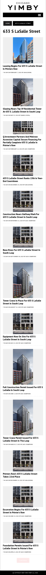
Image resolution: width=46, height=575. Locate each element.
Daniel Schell (25, 115)
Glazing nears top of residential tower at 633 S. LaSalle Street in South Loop (22, 110)
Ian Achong (27, 72)
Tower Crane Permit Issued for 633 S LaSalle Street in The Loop (20, 439)
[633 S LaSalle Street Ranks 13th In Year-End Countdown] (23, 174)
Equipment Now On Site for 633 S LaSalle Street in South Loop (19, 338)
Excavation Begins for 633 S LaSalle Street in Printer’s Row (21, 511)
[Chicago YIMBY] (23, 6)
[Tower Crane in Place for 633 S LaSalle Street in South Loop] (23, 297)
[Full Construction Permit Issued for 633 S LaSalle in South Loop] (23, 383)
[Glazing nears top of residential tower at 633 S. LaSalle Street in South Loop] (23, 105)
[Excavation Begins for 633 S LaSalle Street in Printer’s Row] (23, 505)
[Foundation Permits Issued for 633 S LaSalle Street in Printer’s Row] (23, 541)
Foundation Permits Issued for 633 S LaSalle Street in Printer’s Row (20, 547)
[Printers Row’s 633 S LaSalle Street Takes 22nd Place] (23, 470)
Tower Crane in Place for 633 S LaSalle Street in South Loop (22, 302)
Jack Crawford (30, 149)
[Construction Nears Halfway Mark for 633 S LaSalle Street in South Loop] (23, 210)
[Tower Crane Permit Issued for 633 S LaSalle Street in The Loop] (23, 434)
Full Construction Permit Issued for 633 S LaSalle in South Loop (23, 389)
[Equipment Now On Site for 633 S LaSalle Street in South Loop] (23, 332)
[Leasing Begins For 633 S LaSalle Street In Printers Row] (23, 62)
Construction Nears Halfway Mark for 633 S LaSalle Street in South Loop (21, 215)
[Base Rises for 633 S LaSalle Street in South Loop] (23, 246)
